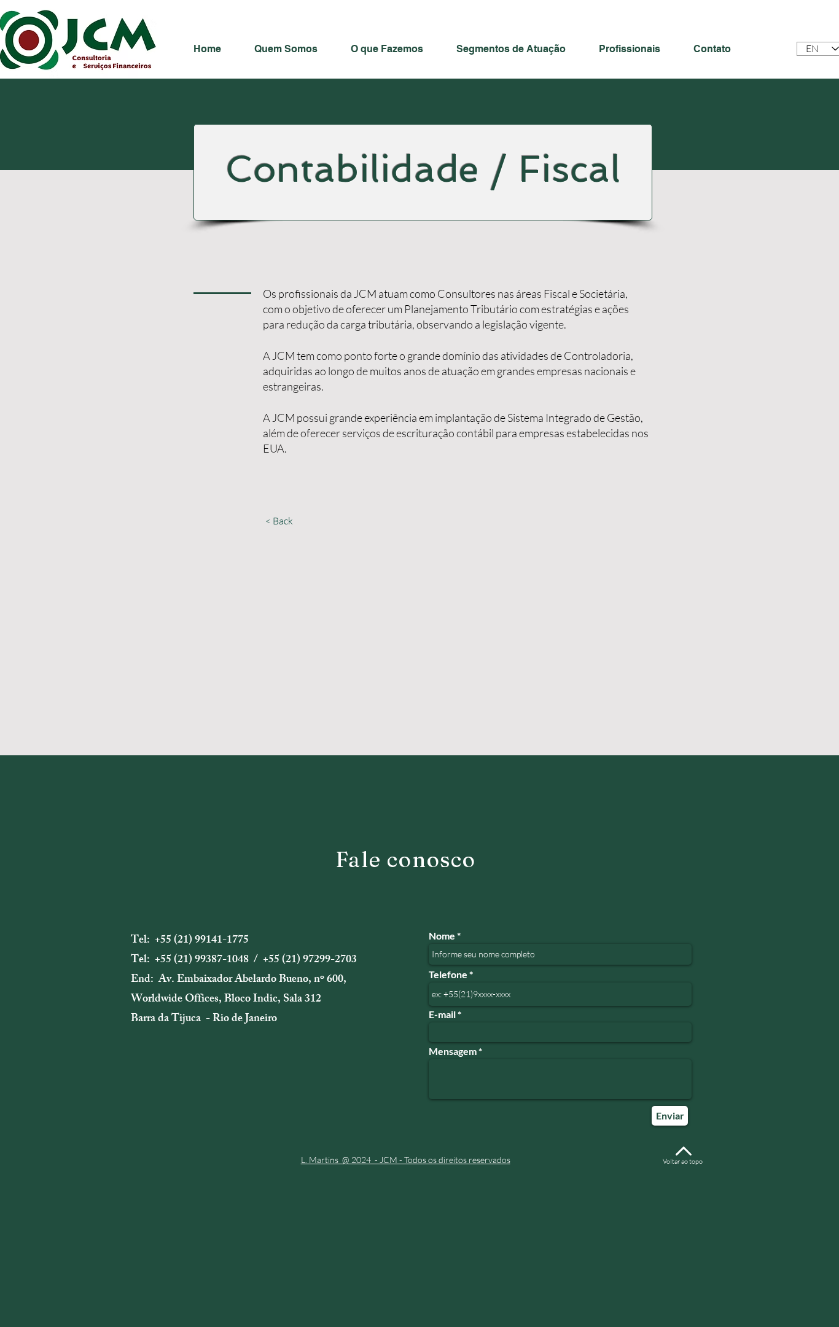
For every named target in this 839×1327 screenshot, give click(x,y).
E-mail (442, 1014)
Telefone (448, 974)
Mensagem (453, 1051)
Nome (442, 936)
